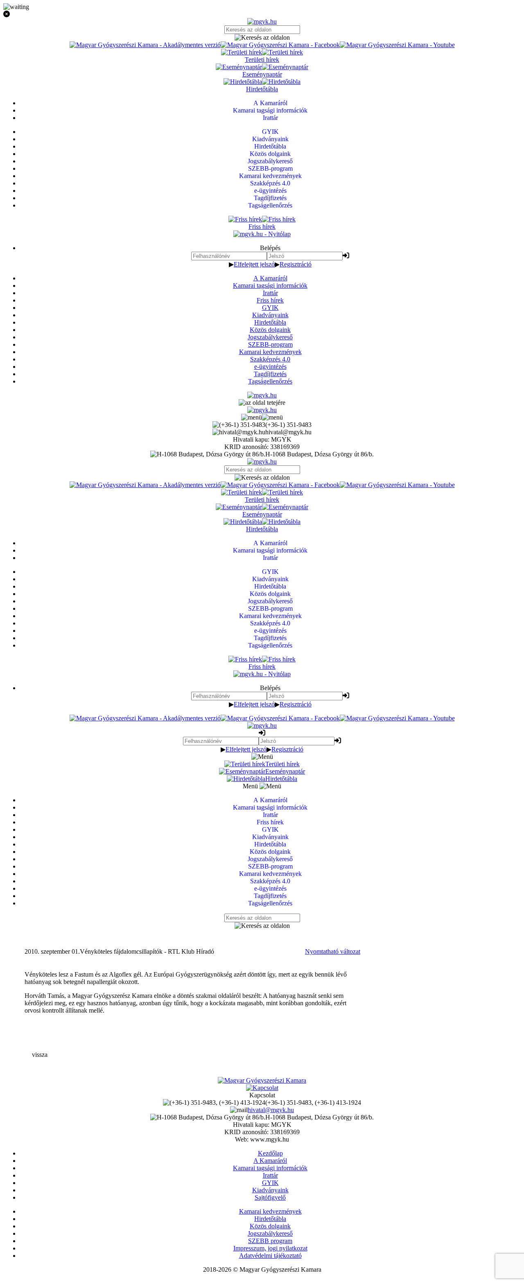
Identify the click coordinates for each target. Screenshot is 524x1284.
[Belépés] (346, 255)
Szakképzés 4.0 (270, 359)
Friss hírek (270, 300)
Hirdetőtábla (270, 322)
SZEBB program (270, 1240)
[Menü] (262, 417)
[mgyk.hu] (262, 21)
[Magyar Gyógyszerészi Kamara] (262, 1080)
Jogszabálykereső (270, 337)
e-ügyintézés (270, 366)
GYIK (270, 307)
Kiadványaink (270, 314)
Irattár (270, 292)
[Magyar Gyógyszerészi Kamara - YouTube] (397, 44)
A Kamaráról (270, 278)
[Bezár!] (262, 14)
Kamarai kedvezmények (270, 351)
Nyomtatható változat (332, 951)
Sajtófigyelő (270, 1197)
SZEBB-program (270, 344)
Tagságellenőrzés (270, 381)
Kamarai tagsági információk (270, 285)
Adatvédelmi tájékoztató (270, 1255)
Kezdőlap (270, 1153)
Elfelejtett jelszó (254, 264)
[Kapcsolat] (262, 1087)
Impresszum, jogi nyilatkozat (270, 1248)
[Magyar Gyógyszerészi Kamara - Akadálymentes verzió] (145, 44)
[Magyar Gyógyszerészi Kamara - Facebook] (280, 44)
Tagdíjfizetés (270, 373)
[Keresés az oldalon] (262, 37)
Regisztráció (296, 264)
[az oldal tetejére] (262, 402)
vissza (39, 1054)
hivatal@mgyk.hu (271, 1109)
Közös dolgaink (270, 329)
